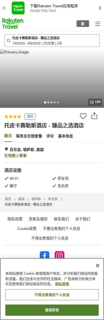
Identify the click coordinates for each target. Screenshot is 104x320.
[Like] (83, 116)
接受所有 (52, 310)
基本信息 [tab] (65, 136)
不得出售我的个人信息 (50, 238)
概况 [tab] (8, 136)
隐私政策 (62, 284)
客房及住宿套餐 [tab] (29, 136)
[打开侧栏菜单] (97, 23)
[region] (52, 289)
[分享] (94, 115)
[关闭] (97, 265)
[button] (12, 23)
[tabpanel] (52, 167)
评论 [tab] (50, 136)
